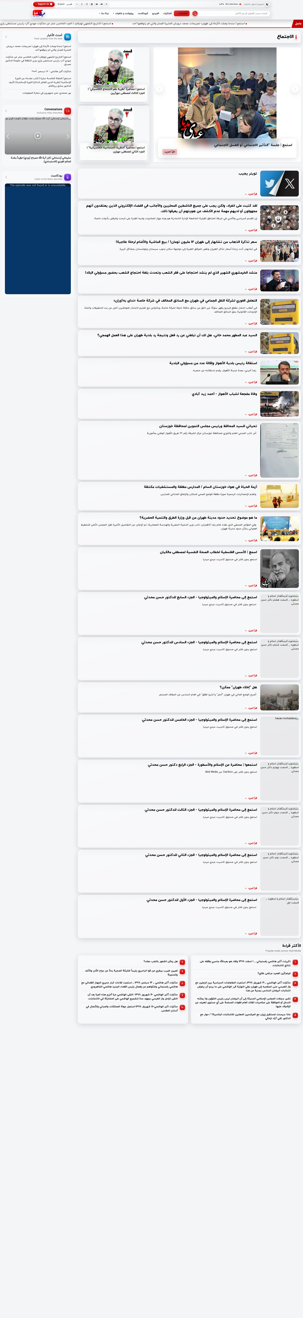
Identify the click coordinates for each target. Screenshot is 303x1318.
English (61, 4)
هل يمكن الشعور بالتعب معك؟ (161, 961)
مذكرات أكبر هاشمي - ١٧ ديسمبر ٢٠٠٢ (51, 71)
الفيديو (155, 13)
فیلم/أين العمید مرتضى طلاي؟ (274, 973)
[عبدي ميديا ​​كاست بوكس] (77, 4)
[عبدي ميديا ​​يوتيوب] (102, 4)
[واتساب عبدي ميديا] (82, 4)
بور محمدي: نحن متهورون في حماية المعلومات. (46, 93)
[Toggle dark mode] (267, 4)
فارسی (69, 4)
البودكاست (143, 13)
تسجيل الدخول (257, 4)
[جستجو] (195, 13)
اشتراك (247, 4)
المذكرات (167, 13)
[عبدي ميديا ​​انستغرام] (87, 4)
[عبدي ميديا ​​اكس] (107, 4)
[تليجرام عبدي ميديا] (92, 4)
